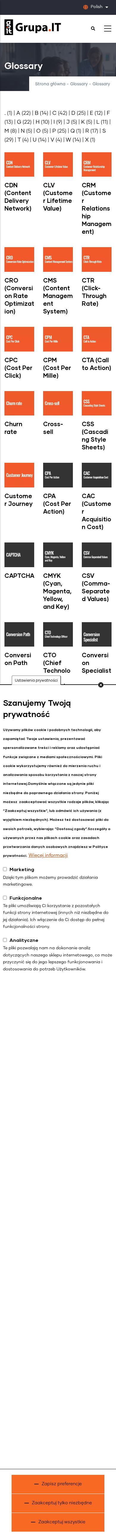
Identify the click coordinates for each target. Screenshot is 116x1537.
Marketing (22, 869)
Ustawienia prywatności (36, 681)
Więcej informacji (48, 855)
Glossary (79, 84)
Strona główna (50, 84)
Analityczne (24, 940)
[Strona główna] (32, 27)
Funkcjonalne (26, 898)
